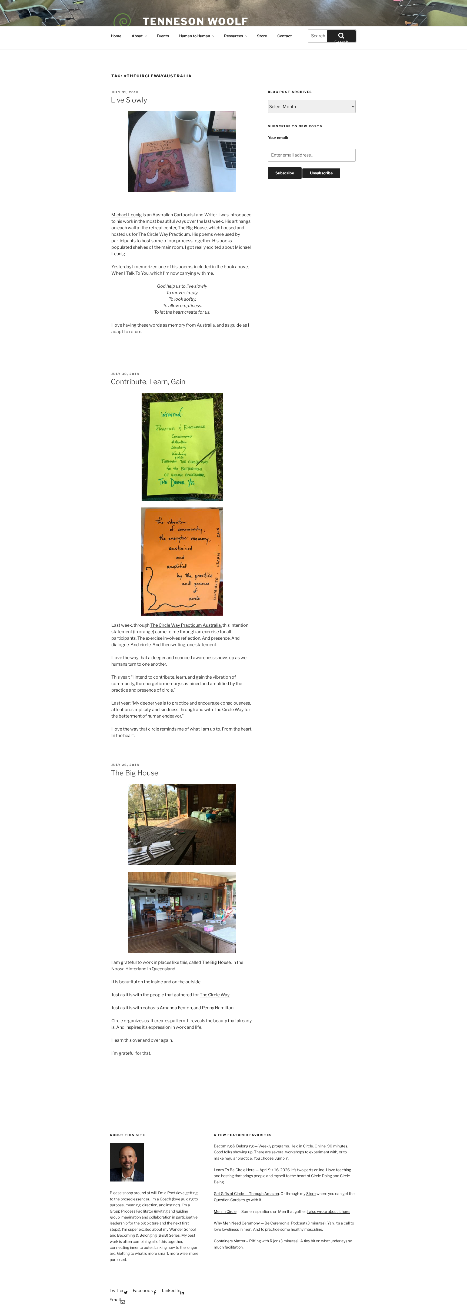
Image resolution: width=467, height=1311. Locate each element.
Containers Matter (229, 1241)
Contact (284, 36)
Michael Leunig (126, 214)
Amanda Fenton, (176, 1007)
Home (116, 36)
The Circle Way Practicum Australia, (186, 625)
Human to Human (194, 36)
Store (262, 36)
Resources (233, 36)
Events (163, 36)
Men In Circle (225, 1211)
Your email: (278, 137)
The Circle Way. (215, 994)
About (137, 36)
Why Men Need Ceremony (237, 1223)
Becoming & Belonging (233, 1146)
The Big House (134, 773)
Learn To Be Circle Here (234, 1169)
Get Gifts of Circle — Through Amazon (246, 1193)
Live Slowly (129, 100)
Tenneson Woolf (195, 21)
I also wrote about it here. (328, 1211)
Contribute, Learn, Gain (148, 381)
